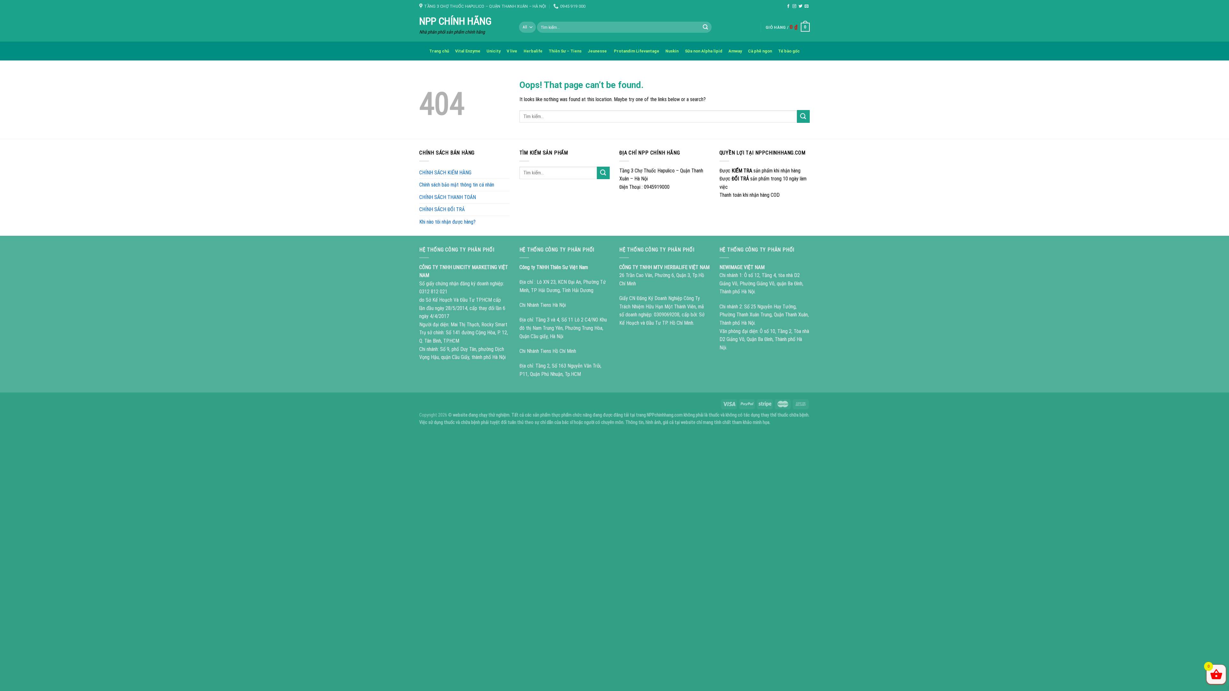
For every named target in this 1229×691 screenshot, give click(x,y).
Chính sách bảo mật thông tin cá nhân (456, 185)
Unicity (493, 51)
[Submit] (705, 27)
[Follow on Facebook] (788, 6)
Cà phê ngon (760, 51)
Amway (735, 51)
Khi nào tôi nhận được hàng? (447, 222)
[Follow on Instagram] (794, 6)
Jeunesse (598, 51)
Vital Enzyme (467, 51)
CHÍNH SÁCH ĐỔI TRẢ (442, 209)
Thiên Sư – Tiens (565, 51)
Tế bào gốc (789, 51)
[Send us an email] (806, 6)
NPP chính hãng (455, 21)
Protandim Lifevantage (636, 51)
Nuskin (672, 51)
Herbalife (533, 51)
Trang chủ (439, 51)
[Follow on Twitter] (800, 6)
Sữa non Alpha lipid (703, 51)
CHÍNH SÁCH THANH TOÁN (447, 197)
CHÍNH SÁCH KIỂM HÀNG (445, 173)
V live (512, 51)
